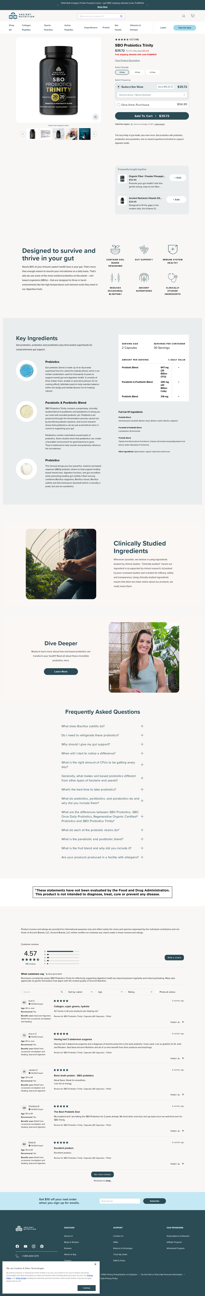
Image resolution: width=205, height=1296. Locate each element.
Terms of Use (21, 1278)
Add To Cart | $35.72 (152, 116)
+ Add (177, 177)
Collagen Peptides (26, 27)
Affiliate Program (174, 1242)
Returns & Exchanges (122, 1248)
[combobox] (101, 16)
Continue (86, 1288)
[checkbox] (170, 992)
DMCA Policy (119, 1260)
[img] (53, 974)
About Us (68, 1236)
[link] (127, 39)
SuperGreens (90, 27)
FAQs (115, 1242)
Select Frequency (123, 80)
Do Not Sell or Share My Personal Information (161, 1274)
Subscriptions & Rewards (178, 1236)
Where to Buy (70, 1254)
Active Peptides (68, 27)
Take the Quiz (184, 27)
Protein (106, 27)
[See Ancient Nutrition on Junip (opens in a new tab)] (108, 1181)
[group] (172, 86)
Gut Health (118, 27)
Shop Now (136, 5)
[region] (51, 1277)
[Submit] (121, 16)
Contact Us (118, 1236)
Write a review (174, 957)
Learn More (60, 671)
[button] (61, 951)
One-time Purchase (135, 104)
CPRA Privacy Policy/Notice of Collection (119, 1274)
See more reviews (102, 1174)
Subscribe (154, 1201)
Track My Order (120, 1254)
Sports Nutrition (48, 27)
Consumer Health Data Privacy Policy (101, 1278)
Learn (163, 27)
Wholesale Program (175, 1248)
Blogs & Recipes (71, 1242)
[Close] (95, 1264)
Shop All (11, 27)
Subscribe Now (132, 87)
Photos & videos (167, 991)
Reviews (68, 1248)
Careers (67, 1260)
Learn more (160, 124)
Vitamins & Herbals (135, 27)
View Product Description (127, 60)
